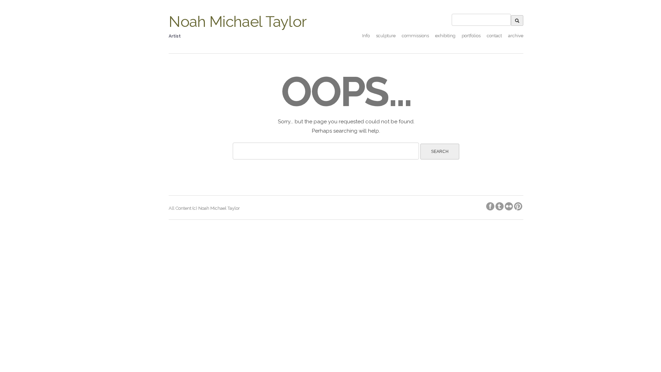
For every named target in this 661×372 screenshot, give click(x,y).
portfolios (471, 35)
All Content (180, 208)
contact (494, 35)
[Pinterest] (518, 205)
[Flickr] (509, 205)
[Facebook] (490, 205)
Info (366, 35)
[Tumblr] (500, 205)
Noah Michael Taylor (238, 21)
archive (515, 35)
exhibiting (445, 35)
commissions (415, 35)
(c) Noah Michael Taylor (216, 208)
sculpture (386, 35)
